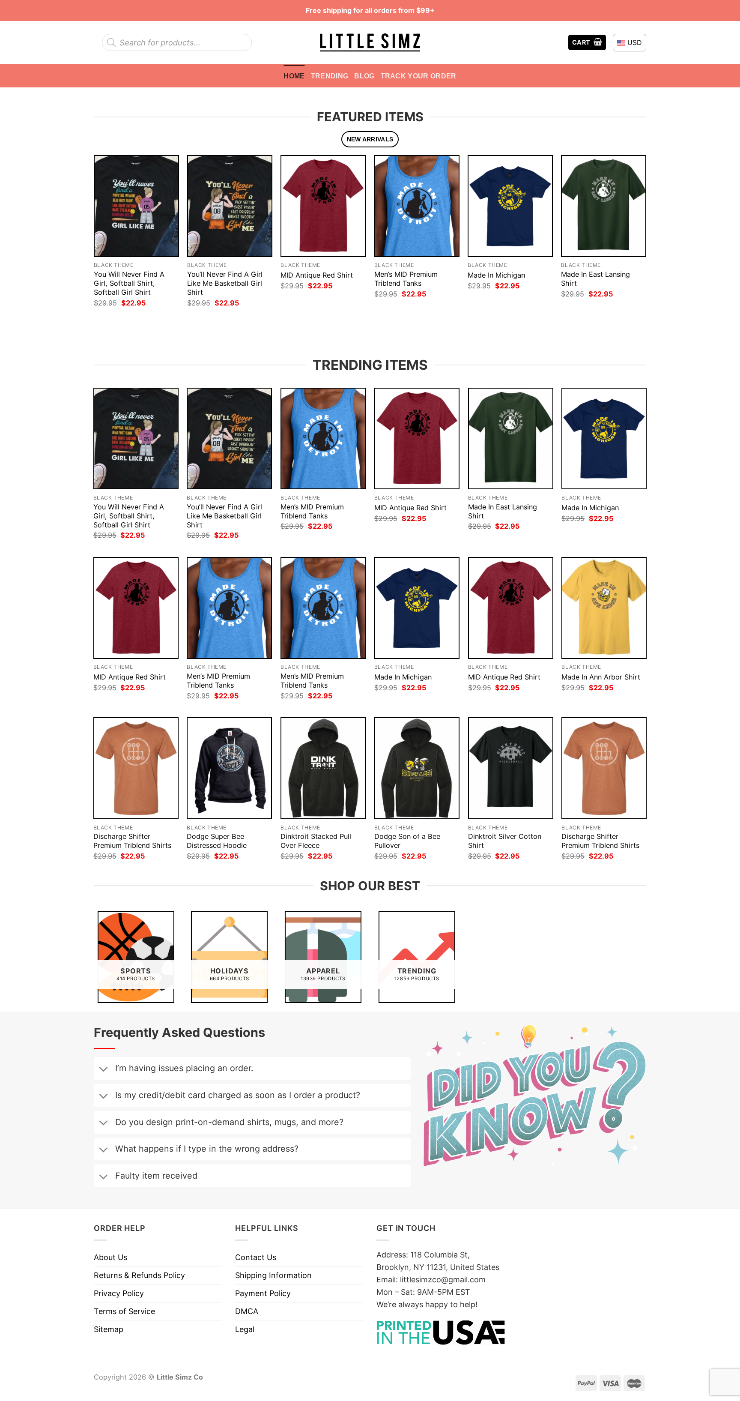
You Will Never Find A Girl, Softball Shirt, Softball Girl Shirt (129, 283)
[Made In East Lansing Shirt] (603, 206)
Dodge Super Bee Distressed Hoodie (217, 841)
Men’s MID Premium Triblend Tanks (406, 278)
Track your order (419, 76)
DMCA (246, 1311)
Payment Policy (263, 1293)
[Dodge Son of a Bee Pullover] (417, 768)
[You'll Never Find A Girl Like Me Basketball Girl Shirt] (230, 206)
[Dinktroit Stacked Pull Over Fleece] (323, 768)
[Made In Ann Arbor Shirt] (604, 608)
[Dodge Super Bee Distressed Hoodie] (229, 768)
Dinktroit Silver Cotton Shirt (504, 841)
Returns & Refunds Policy (139, 1275)
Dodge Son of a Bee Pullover (407, 841)
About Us (110, 1257)
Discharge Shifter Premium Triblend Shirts (132, 841)
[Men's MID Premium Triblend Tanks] (417, 206)
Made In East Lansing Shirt (595, 278)
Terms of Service (124, 1311)
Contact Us (255, 1257)
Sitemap (108, 1329)
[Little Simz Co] (370, 42)
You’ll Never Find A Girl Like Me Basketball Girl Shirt (225, 283)
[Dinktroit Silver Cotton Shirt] (510, 768)
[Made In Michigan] (510, 206)
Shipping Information (273, 1275)
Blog (364, 76)
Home (293, 76)
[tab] (370, 139)
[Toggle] (103, 1070)
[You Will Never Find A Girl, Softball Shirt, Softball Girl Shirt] (136, 206)
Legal (244, 1329)
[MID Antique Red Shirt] (323, 206)
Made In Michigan (496, 275)
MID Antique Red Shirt (316, 275)
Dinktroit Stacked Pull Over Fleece (315, 841)
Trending (330, 76)
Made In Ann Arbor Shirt (600, 677)
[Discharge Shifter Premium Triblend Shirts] (136, 768)
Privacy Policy (119, 1293)
